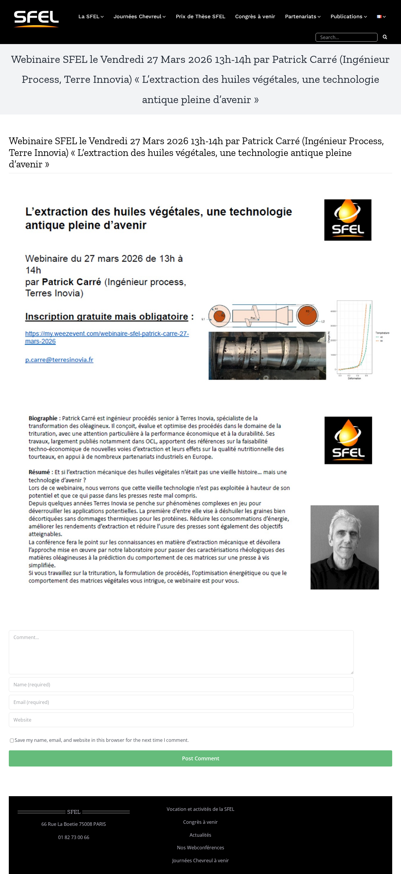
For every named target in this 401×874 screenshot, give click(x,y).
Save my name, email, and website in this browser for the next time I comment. (102, 740)
